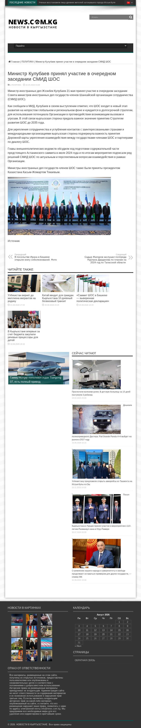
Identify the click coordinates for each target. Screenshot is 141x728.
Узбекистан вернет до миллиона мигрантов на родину (22, 298)
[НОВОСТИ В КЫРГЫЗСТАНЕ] (33, 27)
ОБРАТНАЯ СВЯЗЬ (85, 660)
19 (95, 634)
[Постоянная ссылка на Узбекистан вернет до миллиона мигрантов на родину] (24, 291)
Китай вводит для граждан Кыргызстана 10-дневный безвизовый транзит (57, 298)
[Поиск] (130, 17)
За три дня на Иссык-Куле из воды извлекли (60, 2)
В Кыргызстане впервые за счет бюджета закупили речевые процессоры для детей (24, 336)
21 (111, 634)
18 (87, 634)
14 (111, 630)
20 (103, 634)
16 (127, 630)
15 (119, 630)
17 (79, 634)
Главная (15, 61)
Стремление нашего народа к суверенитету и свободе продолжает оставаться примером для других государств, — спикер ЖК (101, 574)
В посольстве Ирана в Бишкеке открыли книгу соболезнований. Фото (36, 257)
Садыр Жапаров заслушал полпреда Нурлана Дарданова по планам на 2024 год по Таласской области (105, 258)
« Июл (78, 646)
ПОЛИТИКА (27, 61)
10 (79, 630)
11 (87, 630)
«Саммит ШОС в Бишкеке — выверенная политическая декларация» (93, 298)
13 (103, 630)
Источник (14, 241)
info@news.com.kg (50, 708)
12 (95, 630)
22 (119, 634)
